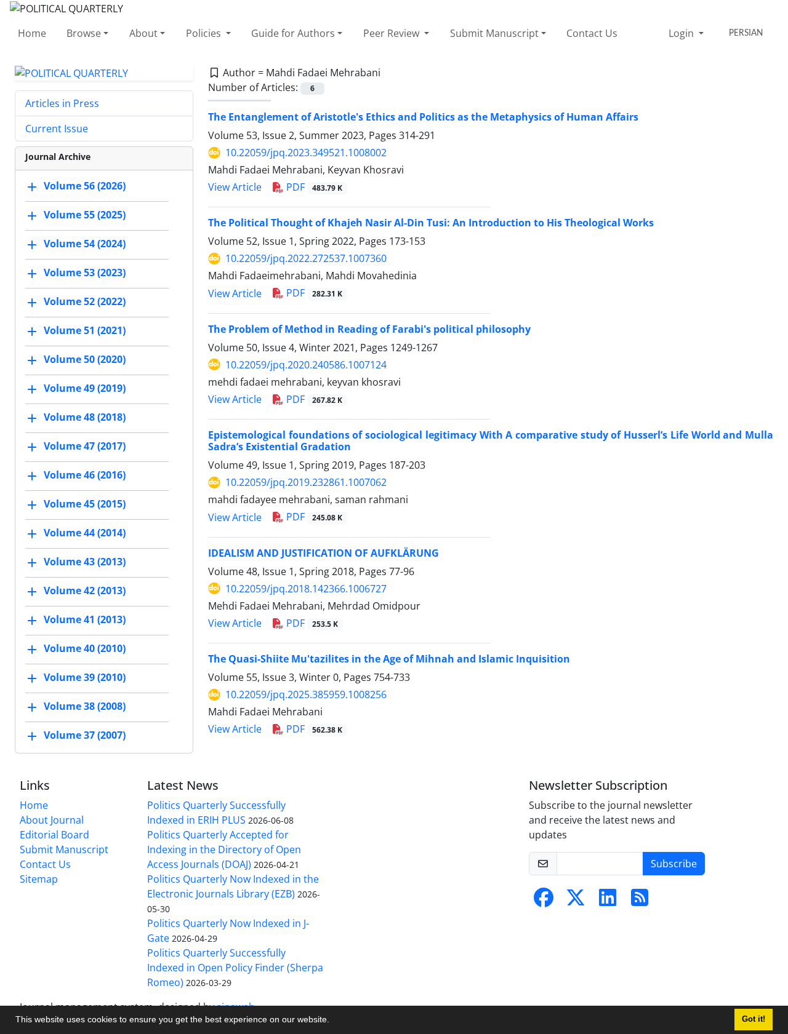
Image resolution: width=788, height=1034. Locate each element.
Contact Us (591, 33)
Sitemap (39, 879)
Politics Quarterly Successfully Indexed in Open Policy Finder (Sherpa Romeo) (235, 967)
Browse (83, 33)
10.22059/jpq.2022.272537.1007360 (306, 258)
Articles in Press (62, 103)
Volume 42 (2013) (85, 591)
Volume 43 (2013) (85, 562)
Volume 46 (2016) (85, 475)
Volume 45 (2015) (85, 504)
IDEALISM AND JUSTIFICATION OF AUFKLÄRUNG (323, 553)
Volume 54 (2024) (85, 244)
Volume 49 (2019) (85, 389)
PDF (313, 187)
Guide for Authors (293, 33)
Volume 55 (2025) (85, 215)
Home (32, 33)
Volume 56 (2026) (85, 186)
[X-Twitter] (575, 901)
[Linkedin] (607, 901)
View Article (235, 187)
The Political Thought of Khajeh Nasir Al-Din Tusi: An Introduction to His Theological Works (431, 222)
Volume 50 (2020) (85, 360)
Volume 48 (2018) (85, 417)
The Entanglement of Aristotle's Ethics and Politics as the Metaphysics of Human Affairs (423, 117)
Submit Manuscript (494, 33)
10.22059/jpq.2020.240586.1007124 (306, 365)
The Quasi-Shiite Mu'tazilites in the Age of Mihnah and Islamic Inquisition (389, 659)
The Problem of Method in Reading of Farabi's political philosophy (369, 329)
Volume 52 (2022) (85, 302)
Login (682, 33)
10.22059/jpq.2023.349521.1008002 (306, 152)
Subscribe (674, 863)
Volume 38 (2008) (85, 707)
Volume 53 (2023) (85, 273)
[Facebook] (543, 901)
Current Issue (56, 128)
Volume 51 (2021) (85, 331)
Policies (204, 33)
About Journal (52, 820)
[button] (334, 1021)
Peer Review (392, 33)
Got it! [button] (753, 1019)
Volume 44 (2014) (85, 533)
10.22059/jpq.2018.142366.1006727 (306, 588)
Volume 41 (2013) (85, 620)
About (143, 33)
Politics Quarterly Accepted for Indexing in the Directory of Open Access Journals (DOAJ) (224, 849)
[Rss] (639, 901)
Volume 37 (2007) (85, 735)
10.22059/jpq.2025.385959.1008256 (306, 694)
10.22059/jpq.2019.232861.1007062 (306, 482)
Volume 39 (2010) (85, 678)
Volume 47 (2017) (85, 446)
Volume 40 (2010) (85, 649)
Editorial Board (54, 834)
